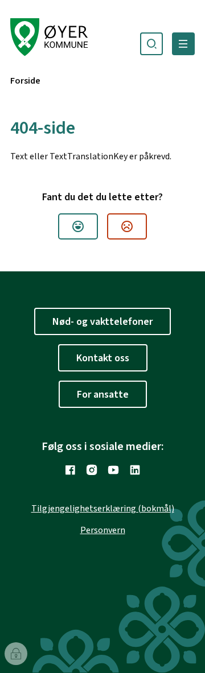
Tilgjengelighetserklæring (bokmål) (102, 508)
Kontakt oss (102, 358)
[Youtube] (113, 470)
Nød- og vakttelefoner (102, 322)
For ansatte (103, 394)
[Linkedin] (135, 470)
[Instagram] (91, 470)
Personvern (102, 530)
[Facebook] (70, 470)
